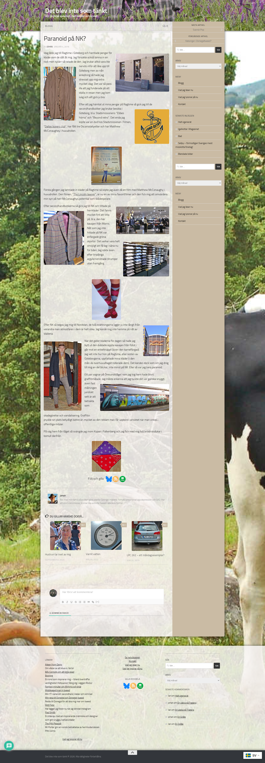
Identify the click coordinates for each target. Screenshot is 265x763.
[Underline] (71, 602)
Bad (180, 136)
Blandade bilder (185, 154)
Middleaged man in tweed (57, 690)
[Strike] (76, 602)
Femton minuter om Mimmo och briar (63, 686)
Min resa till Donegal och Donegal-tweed (64, 697)
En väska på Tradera (186, 702)
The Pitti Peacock (53, 723)
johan (50, 46)
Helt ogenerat (184, 122)
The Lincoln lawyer (84, 194)
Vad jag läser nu (185, 90)
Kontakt (182, 104)
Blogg (49, 26)
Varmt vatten (93, 554)
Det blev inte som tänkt (76, 11)
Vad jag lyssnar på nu (188, 97)
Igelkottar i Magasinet (188, 129)
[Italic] (67, 602)
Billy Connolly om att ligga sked (59, 672)
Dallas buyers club (55, 126)
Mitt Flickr (49, 705)
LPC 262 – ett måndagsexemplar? (145, 555)
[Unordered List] (84, 602)
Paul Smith (50, 712)
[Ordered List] (80, 602)
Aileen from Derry (53, 664)
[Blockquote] (88, 602)
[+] (97, 602)
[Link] (93, 602)
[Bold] (63, 602)
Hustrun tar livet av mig (58, 554)
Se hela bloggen (132, 657)
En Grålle (181, 717)
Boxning (49, 675)
